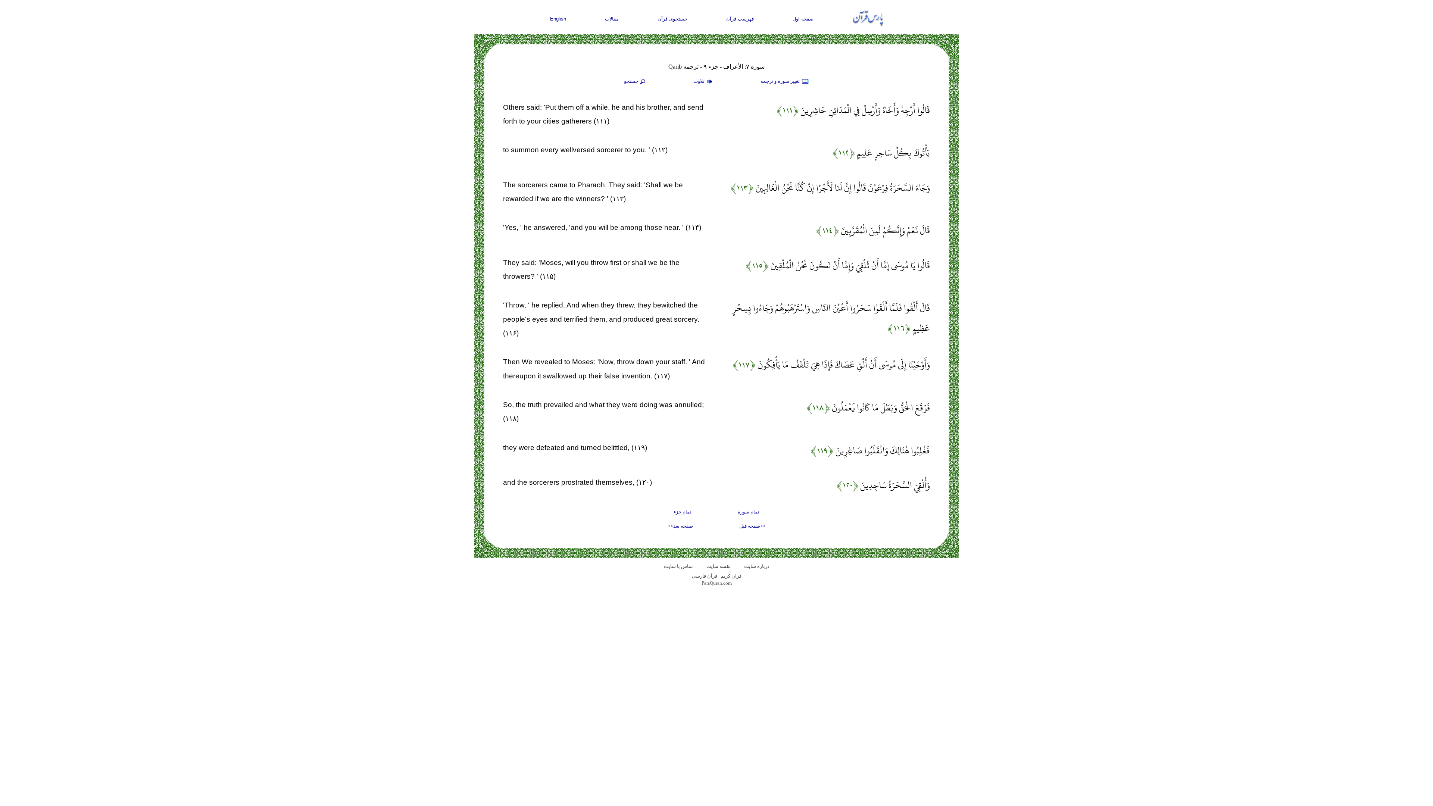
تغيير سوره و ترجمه (781, 81)
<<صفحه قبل (752, 526)
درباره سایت (756, 566)
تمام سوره (748, 512)
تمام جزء (682, 512)
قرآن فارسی (704, 576)
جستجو (631, 81)
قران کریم (731, 576)
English (558, 19)
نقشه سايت (718, 566)
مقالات (612, 19)
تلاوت (699, 81)
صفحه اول (803, 19)
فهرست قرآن (740, 19)
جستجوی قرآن (672, 19)
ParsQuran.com (717, 583)
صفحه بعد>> (680, 526)
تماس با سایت (678, 566)
